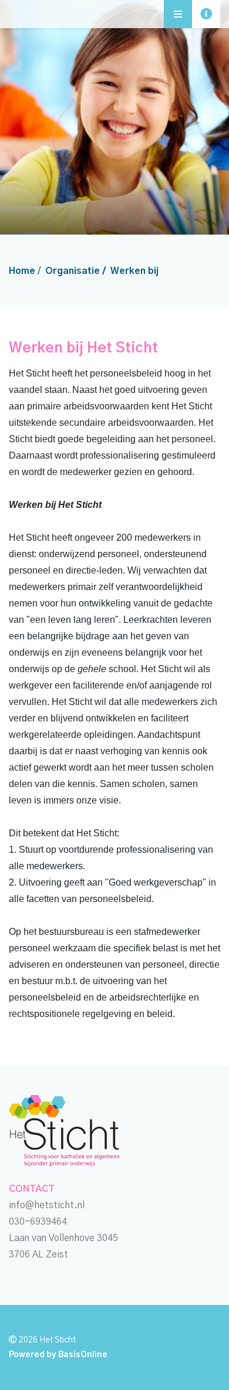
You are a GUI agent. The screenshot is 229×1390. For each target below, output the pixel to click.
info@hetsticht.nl (47, 1205)
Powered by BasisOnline (58, 1355)
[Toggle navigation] (206, 14)
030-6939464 (38, 1221)
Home (22, 271)
